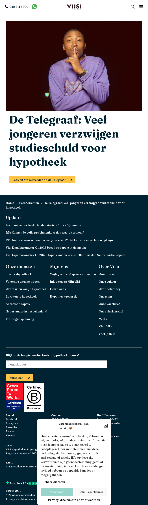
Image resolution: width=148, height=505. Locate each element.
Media (103, 319)
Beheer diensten (53, 482)
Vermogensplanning (20, 319)
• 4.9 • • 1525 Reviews (41, 483)
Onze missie (107, 274)
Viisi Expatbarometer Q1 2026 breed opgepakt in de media (46, 247)
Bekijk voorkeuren (91, 491)
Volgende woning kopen (23, 281)
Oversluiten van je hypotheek (26, 289)
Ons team (105, 296)
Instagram (12, 423)
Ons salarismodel (111, 311)
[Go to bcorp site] (33, 411)
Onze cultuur (107, 281)
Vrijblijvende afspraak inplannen (73, 274)
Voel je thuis (107, 334)
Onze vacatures (109, 304)
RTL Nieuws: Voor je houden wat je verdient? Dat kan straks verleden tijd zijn (59, 240)
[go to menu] (141, 6)
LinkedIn (11, 427)
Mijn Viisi (59, 266)
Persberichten (29, 203)
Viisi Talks (105, 326)
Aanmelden (15, 378)
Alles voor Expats (18, 304)
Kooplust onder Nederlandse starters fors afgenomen (43, 225)
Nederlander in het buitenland (26, 311)
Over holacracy (110, 289)
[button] (105, 426)
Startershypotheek (19, 274)
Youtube (11, 435)
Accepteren (56, 491)
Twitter (10, 431)
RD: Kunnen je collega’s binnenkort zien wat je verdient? (45, 232)
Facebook (12, 419)
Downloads (58, 289)
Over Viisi (109, 266)
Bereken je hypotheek (21, 296)
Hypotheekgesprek (63, 296)
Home (10, 203)
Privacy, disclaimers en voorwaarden (74, 500)
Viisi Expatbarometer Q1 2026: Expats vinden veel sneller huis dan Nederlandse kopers (65, 255)
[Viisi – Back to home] (74, 6)
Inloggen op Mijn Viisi (65, 281)
